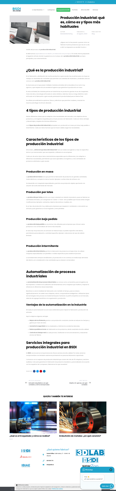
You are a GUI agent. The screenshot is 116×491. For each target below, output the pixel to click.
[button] (110, 469)
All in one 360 (85, 10)
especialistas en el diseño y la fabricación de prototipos (53, 53)
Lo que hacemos (37, 10)
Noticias (95, 10)
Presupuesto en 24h (63, 10)
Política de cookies (57, 489)
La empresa (51, 10)
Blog (93, 34)
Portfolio (75, 10)
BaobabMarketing (66, 34)
